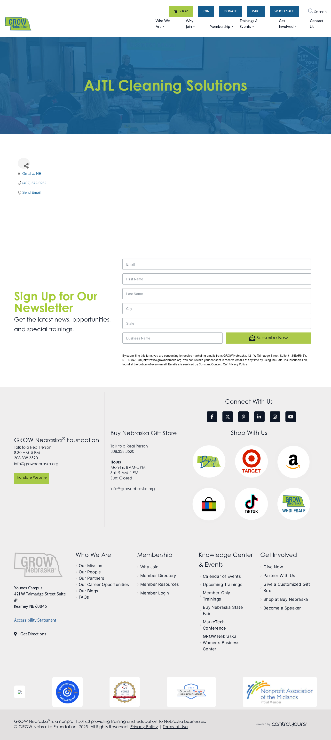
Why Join (189, 23)
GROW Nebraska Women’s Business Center (221, 642)
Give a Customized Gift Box (286, 587)
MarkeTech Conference (214, 625)
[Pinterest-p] (243, 416)
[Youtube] (290, 416)
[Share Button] (24, 163)
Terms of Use (175, 726)
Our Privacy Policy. (235, 364)
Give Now (273, 566)
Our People (90, 572)
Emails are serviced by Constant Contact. (195, 364)
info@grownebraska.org (36, 463)
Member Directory (158, 575)
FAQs (84, 597)
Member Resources (159, 584)
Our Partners (91, 578)
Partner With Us (279, 575)
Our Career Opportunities (104, 584)
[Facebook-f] (212, 416)
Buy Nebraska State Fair (223, 610)
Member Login (154, 593)
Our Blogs (88, 590)
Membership (220, 26)
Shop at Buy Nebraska (285, 599)
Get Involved (286, 23)
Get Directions (33, 634)
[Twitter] (227, 416)
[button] (181, 11)
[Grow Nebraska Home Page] (38, 565)
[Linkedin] (259, 416)
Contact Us (316, 23)
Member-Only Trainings (216, 595)
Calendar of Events (222, 576)
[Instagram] (275, 416)
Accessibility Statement (35, 620)
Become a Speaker (282, 608)
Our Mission (90, 565)
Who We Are (163, 23)
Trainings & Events (248, 23)
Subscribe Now (271, 337)
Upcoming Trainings (222, 584)
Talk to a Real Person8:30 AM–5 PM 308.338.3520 (32, 453)
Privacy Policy (144, 726)
